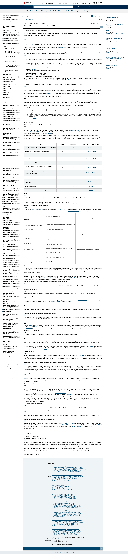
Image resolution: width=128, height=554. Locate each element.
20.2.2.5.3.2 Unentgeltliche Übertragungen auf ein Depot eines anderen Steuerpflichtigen (18, 332)
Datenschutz (66, 552)
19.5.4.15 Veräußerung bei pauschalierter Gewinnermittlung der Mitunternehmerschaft (18, 252)
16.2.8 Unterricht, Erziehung (8, 129)
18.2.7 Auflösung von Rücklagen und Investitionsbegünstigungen (14, 184)
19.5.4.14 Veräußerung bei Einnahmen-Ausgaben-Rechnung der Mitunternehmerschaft (18, 250)
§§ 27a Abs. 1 (83, 45)
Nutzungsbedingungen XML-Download (77, 3)
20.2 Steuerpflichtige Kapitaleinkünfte (10, 289)
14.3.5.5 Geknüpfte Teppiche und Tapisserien (11, 15)
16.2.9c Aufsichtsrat (6, 134)
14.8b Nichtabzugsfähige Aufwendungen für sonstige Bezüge (13, 42)
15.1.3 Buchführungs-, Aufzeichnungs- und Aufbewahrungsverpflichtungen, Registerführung (19, 77)
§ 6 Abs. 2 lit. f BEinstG (91, 172)
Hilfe (89, 3)
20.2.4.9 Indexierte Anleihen (8, 372)
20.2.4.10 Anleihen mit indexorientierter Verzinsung (12, 374)
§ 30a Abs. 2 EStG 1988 (91, 52)
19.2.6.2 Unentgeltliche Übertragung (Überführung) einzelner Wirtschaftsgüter (17, 224)
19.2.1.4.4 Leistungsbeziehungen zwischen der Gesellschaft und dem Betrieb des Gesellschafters (19, 210)
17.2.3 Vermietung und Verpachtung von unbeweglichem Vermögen (15, 153)
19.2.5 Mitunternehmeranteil (8, 220)
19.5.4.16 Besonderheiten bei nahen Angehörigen (11, 253)
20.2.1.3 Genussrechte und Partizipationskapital (11, 291)
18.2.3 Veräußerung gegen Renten (9, 178)
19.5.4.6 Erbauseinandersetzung (9, 239)
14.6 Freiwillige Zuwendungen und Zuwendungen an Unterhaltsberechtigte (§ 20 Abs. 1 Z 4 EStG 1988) (20, 30)
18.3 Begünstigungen (6, 187)
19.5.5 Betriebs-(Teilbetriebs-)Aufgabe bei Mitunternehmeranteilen (15, 255)
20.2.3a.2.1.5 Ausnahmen (7, 352)
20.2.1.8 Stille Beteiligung (7, 299)
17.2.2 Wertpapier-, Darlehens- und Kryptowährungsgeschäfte (14, 152)
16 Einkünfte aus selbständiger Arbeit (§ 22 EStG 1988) (12, 118)
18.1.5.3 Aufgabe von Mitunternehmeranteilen (11, 174)
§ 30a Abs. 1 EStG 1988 (68, 423)
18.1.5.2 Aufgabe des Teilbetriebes (9, 173)
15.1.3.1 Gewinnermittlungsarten (9, 79)
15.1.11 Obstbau (6, 94)
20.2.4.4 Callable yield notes (8, 362)
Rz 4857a (34, 69)
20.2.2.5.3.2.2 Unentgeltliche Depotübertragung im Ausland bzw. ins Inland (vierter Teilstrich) (19, 334)
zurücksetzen (99, 6)
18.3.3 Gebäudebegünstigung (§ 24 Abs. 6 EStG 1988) (12, 190)
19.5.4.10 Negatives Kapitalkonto (9, 244)
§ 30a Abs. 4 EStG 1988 (97, 424)
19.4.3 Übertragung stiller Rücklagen (9, 232)
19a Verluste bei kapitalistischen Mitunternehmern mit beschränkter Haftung (16, 262)
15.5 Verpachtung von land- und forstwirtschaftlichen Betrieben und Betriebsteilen (17, 107)
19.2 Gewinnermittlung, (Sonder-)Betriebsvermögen (12, 203)
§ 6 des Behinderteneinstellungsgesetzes (93, 128)
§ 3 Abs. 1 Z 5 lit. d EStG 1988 (62, 209)
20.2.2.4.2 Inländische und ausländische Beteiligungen (12, 313)
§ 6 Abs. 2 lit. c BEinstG (91, 155)
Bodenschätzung (83, 11)
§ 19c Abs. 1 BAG (47, 277)
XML (29, 16)
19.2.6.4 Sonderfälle (6, 227)
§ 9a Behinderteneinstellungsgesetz (75, 130)
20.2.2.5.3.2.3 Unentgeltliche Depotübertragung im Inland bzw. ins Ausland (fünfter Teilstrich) (19, 336)
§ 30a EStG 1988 (55, 378)
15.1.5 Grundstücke (6, 82)
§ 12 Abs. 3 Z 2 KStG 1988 (57, 357)
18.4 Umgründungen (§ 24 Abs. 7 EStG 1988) (10, 195)
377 (89, 16)
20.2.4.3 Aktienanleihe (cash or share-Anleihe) (11, 360)
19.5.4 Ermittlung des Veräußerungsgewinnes (11, 236)
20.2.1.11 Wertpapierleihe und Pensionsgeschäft (11, 305)
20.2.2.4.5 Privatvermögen (8, 316)
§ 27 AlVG (33, 89)
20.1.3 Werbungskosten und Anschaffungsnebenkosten (13, 286)
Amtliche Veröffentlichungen (55, 11)
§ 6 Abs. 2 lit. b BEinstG (91, 151)
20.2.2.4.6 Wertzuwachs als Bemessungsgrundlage (12, 318)
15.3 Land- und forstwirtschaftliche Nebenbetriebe (12, 104)
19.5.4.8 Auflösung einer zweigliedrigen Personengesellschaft (13, 241)
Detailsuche (83, 6)
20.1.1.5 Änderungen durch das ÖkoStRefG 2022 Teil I (12, 283)
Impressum (72, 552)
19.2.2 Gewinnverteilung (7, 212)
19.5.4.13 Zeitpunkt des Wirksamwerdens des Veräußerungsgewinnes (15, 249)
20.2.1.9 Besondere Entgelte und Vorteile (10, 301)
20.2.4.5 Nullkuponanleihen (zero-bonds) (10, 364)
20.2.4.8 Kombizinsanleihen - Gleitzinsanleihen (11, 370)
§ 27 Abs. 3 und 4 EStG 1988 (33, 359)
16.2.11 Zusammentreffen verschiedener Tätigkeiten (12, 137)
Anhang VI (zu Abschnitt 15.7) (8, 116)
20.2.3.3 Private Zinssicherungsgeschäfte (10, 344)
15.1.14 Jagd (5, 99)
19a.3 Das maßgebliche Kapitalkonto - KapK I (11, 266)
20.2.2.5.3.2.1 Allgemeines (7, 333)
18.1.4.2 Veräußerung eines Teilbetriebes (10, 164)
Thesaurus (92, 6)
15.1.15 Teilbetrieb (6, 101)
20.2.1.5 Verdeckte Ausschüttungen (9, 294)
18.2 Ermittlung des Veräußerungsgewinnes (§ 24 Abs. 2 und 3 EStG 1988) (15, 176)
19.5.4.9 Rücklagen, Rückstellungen (9, 242)
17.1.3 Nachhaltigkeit (7, 145)
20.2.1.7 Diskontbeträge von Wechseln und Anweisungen (13, 297)
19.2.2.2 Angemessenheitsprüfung (9, 214)
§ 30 (101, 326)
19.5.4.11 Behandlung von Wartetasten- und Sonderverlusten (14, 246)
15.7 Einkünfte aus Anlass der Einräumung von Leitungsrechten (14, 110)
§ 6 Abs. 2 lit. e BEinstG (91, 167)
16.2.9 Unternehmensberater (8, 130)
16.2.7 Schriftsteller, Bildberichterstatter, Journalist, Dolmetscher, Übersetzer (17, 128)
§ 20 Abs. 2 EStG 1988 (28, 44)
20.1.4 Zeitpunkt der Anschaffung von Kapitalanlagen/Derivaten (14, 288)
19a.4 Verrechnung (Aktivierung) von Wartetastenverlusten (13, 272)
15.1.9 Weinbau (6, 90)
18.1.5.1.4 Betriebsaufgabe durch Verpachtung (11, 171)
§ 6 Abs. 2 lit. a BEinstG (91, 147)
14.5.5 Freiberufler (6, 29)
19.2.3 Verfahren (6, 217)
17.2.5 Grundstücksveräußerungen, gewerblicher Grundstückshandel (15, 156)
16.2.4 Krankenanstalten (7, 123)
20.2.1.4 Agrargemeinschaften (8, 293)
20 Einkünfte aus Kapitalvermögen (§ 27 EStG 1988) (12, 277)
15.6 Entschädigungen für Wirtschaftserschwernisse (12, 108)
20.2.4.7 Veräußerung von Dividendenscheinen (11, 368)
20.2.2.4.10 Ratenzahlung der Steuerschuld (10, 323)
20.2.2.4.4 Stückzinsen (7, 315)
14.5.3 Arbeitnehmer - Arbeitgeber (9, 26)
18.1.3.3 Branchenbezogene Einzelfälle (10, 160)
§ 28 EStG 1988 (71, 394)
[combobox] (53, 7)
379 (95, 16)
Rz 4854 (76, 203)
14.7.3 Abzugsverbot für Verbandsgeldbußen (11, 34)
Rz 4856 (48, 79)
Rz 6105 (57, 301)
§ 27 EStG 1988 (50, 301)
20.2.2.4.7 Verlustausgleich (8, 319)
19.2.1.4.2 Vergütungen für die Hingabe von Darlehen (12, 208)
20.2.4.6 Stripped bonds (7, 366)
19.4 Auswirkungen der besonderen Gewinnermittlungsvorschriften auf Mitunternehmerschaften (20, 230)
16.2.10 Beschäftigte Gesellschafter (9, 135)
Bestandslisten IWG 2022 (61, 3)
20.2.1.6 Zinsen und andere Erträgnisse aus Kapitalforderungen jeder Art (15, 296)
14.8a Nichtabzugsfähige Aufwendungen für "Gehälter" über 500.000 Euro (16, 40)
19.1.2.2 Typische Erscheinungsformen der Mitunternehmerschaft (14, 199)
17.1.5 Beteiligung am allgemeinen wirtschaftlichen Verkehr (13, 148)
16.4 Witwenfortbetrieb (7, 141)
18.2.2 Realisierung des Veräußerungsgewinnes (11, 177)
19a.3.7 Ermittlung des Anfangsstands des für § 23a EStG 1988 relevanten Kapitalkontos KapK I (19, 269)
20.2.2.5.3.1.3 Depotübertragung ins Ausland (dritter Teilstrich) (14, 329)
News (55, 552)
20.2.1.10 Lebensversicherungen (8, 303)
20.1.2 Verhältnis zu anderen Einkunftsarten (11, 284)
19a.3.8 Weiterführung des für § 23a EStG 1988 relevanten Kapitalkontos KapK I (17, 270)
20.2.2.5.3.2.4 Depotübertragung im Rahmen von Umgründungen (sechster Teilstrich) (18, 337)
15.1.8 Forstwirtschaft (7, 88)
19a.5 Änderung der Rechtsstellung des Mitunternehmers (13, 273)
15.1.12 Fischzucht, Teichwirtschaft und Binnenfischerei (13, 95)
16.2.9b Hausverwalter (7, 133)
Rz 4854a (68, 79)
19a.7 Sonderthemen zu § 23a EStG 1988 (10, 276)
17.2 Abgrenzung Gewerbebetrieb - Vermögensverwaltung (13, 151)
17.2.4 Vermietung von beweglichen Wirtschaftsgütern (12, 155)
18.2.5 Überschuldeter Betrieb (8, 181)
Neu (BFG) (40, 11)
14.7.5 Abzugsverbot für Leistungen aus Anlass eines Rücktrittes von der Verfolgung (17, 36)
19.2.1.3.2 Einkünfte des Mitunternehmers (10, 205)
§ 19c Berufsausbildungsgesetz (37, 209)
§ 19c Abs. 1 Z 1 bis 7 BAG (73, 211)
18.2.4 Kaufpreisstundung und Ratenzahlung (11, 180)
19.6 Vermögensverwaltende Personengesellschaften (12, 260)
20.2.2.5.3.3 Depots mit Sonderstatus (9, 338)
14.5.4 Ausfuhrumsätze (7, 27)
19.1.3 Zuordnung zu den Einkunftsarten (10, 201)
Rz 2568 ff (92, 346)
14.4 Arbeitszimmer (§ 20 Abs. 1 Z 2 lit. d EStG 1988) (12, 21)
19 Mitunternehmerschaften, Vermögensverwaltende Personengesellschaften (16, 197)
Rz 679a (34, 118)
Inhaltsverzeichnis (28, 19)
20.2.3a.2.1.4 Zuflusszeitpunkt (8, 351)
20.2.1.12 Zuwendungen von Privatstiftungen (11, 306)
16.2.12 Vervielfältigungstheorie (8, 138)
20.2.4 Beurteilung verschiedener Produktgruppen (12, 356)
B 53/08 (35, 326)
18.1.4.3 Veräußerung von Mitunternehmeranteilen (12, 168)
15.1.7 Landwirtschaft (7, 86)
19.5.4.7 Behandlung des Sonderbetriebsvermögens (12, 240)
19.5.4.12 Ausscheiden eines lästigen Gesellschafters (12, 248)
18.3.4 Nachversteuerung (7, 191)
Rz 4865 (59, 202)
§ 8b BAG (91, 190)
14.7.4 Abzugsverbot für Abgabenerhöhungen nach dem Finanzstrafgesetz (16, 35)
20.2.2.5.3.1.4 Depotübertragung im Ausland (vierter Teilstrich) (14, 331)
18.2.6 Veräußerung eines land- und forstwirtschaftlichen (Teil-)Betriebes (16, 182)
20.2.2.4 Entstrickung (7, 311)
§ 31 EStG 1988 (29, 328)
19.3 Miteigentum (6, 228)
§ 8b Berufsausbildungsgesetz (46, 133)
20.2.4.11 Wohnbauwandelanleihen (9, 376)
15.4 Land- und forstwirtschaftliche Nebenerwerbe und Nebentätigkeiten (16, 105)
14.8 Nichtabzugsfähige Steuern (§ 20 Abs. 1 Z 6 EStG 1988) (13, 38)
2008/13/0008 (76, 89)
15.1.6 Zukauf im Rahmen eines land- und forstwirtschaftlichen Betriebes (15, 84)
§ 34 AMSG (91, 186)
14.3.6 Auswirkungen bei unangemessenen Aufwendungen (13, 19)
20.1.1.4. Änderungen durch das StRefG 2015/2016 (12, 281)
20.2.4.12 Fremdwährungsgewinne (9, 378)
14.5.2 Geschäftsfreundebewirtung (9, 24)
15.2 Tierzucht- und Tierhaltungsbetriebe (10, 102)
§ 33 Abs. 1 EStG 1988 (65, 424)
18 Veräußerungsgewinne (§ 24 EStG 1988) (10, 158)
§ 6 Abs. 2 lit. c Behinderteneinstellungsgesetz (66, 131)
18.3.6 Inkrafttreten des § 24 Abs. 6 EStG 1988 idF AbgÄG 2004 (13, 194)
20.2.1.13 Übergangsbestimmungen (9, 307)
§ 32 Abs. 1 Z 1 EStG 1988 (60, 393)
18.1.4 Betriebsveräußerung (8, 162)
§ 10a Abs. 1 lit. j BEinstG (91, 181)
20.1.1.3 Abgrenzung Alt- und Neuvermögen (10, 279)
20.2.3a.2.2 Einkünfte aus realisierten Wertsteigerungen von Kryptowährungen (17, 354)
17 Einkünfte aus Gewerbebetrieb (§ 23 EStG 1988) (11, 143)
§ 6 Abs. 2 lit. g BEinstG (91, 177)
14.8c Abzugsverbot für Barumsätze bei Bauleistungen (12, 43)
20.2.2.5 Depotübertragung (8, 326)
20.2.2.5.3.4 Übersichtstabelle (8, 340)
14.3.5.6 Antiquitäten (7, 17)
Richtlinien (71, 11)
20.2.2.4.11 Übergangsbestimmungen (9, 324)
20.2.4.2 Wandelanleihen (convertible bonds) (11, 358)
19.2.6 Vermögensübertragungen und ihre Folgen (11, 222)
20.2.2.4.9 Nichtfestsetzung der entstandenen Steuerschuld (13, 322)
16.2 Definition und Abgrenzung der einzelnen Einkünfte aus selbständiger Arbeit (17, 120)
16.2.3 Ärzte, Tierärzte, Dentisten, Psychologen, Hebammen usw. (14, 121)
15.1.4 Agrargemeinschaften (8, 81)
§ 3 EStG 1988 (60, 47)
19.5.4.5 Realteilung (6, 237)
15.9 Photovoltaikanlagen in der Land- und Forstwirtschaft (13, 114)
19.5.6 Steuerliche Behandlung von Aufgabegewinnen (12, 256)
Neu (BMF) (30, 11)
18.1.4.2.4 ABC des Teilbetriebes (8, 166)
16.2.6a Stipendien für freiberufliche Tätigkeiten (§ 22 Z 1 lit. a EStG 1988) (15, 127)
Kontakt (61, 552)
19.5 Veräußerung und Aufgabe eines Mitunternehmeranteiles (14, 234)
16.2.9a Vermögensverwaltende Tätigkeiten (10, 132)
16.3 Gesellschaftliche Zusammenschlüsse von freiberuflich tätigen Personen (16, 139)
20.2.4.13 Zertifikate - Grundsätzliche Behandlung (12, 380)
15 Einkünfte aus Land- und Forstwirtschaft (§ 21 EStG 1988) (13, 76)
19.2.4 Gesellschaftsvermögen (8, 218)
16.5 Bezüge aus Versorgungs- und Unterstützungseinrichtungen (14, 142)
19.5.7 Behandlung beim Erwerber (9, 258)
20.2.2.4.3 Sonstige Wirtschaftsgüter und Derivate (12, 314)
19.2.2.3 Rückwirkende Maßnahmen (9, 215)
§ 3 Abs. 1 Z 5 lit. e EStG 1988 (47, 128)
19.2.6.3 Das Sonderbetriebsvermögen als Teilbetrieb (12, 225)
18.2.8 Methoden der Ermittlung (8, 185)
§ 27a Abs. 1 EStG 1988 (82, 300)
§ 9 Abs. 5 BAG (30, 274)
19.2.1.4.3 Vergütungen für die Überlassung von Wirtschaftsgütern (14, 209)
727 (99, 16)
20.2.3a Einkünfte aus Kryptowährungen (10, 346)
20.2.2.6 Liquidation (6, 341)
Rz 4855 (54, 202)
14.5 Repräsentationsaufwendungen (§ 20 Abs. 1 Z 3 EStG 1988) (14, 22)
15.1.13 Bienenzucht (6, 97)
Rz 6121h (72, 301)
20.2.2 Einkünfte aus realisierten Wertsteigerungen (12, 309)
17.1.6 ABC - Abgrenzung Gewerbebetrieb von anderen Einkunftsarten (15, 149)
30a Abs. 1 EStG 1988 (92, 45)
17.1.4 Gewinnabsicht (7, 146)
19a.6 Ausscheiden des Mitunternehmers (10, 274)
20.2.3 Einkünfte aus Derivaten (8, 343)
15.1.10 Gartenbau (6, 92)
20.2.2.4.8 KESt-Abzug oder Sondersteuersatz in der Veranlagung (14, 320)
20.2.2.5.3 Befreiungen (7, 328)
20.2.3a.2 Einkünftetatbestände (8, 348)
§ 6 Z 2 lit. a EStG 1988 (34, 357)
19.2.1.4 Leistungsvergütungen (8, 206)
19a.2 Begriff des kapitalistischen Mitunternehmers (12, 264)
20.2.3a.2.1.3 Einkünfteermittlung (9, 349)
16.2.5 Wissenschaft (6, 124)
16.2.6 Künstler (6, 125)
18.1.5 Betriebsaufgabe (7, 170)
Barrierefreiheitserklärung (48, 3)
